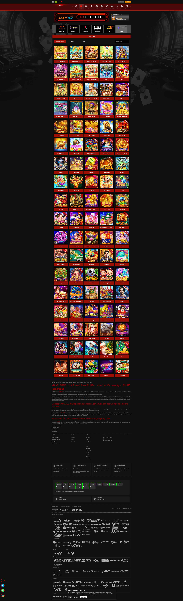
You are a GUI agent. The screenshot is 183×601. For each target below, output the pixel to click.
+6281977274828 (109, 437)
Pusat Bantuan (54, 441)
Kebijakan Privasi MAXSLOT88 (83, 594)
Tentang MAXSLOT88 (56, 437)
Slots (81, 8)
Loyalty (72, 439)
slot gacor (61, 391)
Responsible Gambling (56, 439)
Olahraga (102, 8)
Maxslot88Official (108, 440)
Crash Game (107, 8)
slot (84, 397)
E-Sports (122, 8)
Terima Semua (83, 597)
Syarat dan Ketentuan (56, 444)
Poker (117, 8)
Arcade (111, 8)
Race (91, 8)
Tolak (70, 597)
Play (70, 18)
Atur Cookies (76, 597)
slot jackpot (58, 421)
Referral (73, 441)
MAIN (123, 181)
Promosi (73, 437)
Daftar (128, 1)
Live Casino (86, 8)
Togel (97, 8)
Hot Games (76, 8)
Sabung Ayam (127, 8)
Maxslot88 (63, 412)
